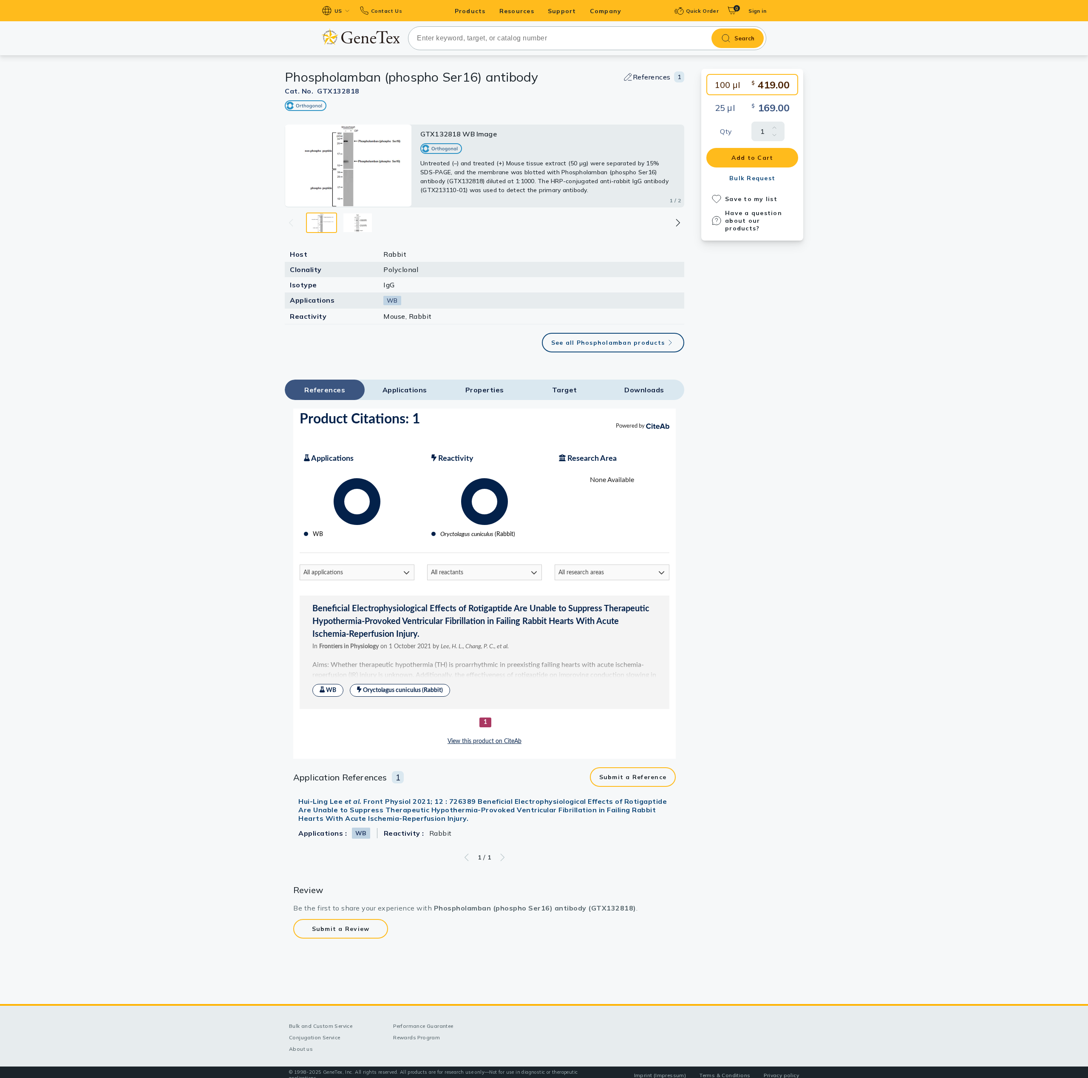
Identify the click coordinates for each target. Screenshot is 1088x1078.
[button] (677, 223)
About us (301, 1049)
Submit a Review (341, 929)
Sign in (757, 11)
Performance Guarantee (423, 1026)
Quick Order (702, 11)
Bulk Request (752, 178)
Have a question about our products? (753, 220)
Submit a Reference (633, 777)
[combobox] (587, 38)
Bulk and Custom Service (320, 1026)
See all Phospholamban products (608, 342)
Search (744, 38)
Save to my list (751, 199)
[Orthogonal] (305, 105)
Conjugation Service (314, 1037)
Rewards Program (416, 1037)
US (338, 11)
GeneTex (361, 36)
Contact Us (386, 11)
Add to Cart (752, 158)
